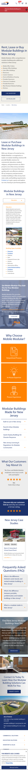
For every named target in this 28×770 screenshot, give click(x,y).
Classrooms (10, 251)
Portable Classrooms (8, 79)
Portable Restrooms (8, 83)
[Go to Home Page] (5, 3)
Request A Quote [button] (14, 691)
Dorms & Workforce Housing (11, 77)
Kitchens (5, 88)
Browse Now (14, 651)
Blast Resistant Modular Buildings (12, 86)
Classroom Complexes (9, 81)
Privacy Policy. (9, 763)
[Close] (26, 751)
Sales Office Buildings (9, 70)
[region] (14, 759)
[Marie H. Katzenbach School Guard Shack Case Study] (14, 544)
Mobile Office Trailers (9, 66)
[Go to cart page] (22, 3)
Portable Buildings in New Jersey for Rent (15, 723)
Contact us (4, 180)
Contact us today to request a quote (13, 310)
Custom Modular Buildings (13, 267)
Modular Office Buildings (10, 68)
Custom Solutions (8, 75)
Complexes (10, 253)
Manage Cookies (14, 767)
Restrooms (6, 72)
